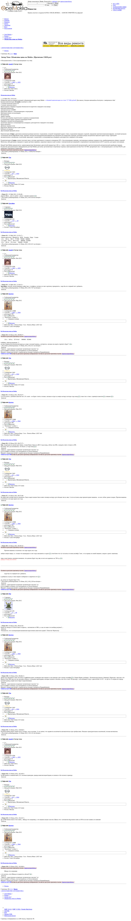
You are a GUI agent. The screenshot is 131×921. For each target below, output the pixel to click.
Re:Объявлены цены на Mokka (9, 190)
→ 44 (11, 173)
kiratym (11, 294)
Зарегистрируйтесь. (30, 150)
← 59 (16, 221)
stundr (11, 64)
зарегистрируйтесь (66, 1)
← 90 (15, 612)
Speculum (12, 203)
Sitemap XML (8, 914)
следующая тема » (18, 47)
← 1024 (16, 173)
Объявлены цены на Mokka (8, 95)
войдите (54, 1)
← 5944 (18, 312)
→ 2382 (12, 312)
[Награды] (11, 87)
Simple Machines (26, 909)
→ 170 (12, 221)
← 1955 (18, 82)
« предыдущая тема (6, 47)
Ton (10, 157)
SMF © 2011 (16, 909)
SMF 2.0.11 (7, 909)
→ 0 (11, 612)
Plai (10, 594)
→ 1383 (12, 82)
